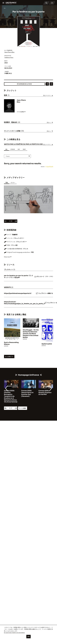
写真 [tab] (6, 182)
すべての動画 (22, 408)
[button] (49, 190)
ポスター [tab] (13, 182)
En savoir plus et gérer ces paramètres (14, 632)
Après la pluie (47, 344)
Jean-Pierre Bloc (9, 52)
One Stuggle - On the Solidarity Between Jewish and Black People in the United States (31, 333)
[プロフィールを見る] (52, 3)
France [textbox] (8, 156)
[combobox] (17, 156)
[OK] (28, 636)
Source (43, 166)
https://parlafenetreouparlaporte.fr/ (17, 293)
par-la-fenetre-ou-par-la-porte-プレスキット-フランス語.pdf (18, 276)
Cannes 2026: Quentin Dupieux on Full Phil (44, 392)
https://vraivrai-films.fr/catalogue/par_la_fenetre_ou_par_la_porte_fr (24, 303)
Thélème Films (8, 57)
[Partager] (47, 84)
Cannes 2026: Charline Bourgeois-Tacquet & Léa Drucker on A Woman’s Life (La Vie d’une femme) (10, 396)
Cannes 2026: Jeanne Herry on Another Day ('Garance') (27, 393)
